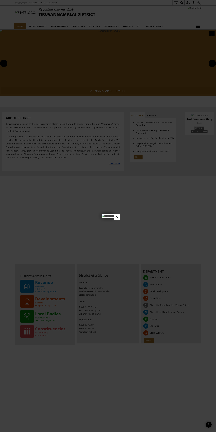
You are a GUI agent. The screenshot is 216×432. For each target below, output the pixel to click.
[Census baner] (108, 215)
